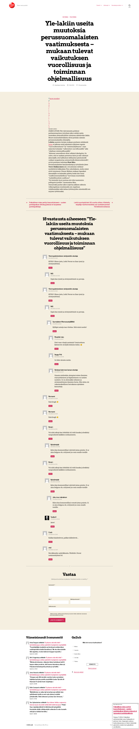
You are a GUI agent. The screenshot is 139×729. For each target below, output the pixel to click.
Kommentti (52, 585)
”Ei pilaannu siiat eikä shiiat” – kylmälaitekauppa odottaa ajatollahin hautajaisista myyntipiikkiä (48, 643)
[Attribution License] (69, 114)
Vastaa (50, 267)
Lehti (31, 725)
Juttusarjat (105, 5)
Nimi (50, 599)
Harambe (76, 650)
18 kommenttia (82, 85)
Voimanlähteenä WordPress (41, 725)
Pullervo (76, 661)
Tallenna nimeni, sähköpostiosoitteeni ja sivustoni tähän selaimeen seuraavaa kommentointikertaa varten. (68, 614)
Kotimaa (65, 17)
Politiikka (73, 17)
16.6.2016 (71, 85)
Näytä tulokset (92, 668)
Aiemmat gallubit (78, 672)
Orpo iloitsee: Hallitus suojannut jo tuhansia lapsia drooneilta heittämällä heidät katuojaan (48, 703)
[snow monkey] (69, 99)
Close (137, 704)
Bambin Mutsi (77, 654)
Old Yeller (76, 658)
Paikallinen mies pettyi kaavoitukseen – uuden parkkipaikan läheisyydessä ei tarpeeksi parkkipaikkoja (125, 710)
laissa (51, 144)
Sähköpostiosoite (75, 599)
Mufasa (75, 646)
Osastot (98, 5)
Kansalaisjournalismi (116, 5)
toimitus (63, 85)
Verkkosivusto (52, 606)
